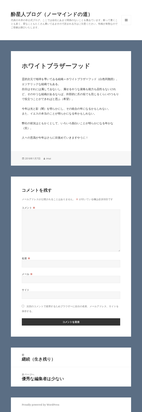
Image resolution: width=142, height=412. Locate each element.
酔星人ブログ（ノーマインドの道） (52, 14)
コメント (28, 207)
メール (27, 274)
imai (48, 158)
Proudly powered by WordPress (40, 404)
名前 (26, 258)
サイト (25, 289)
